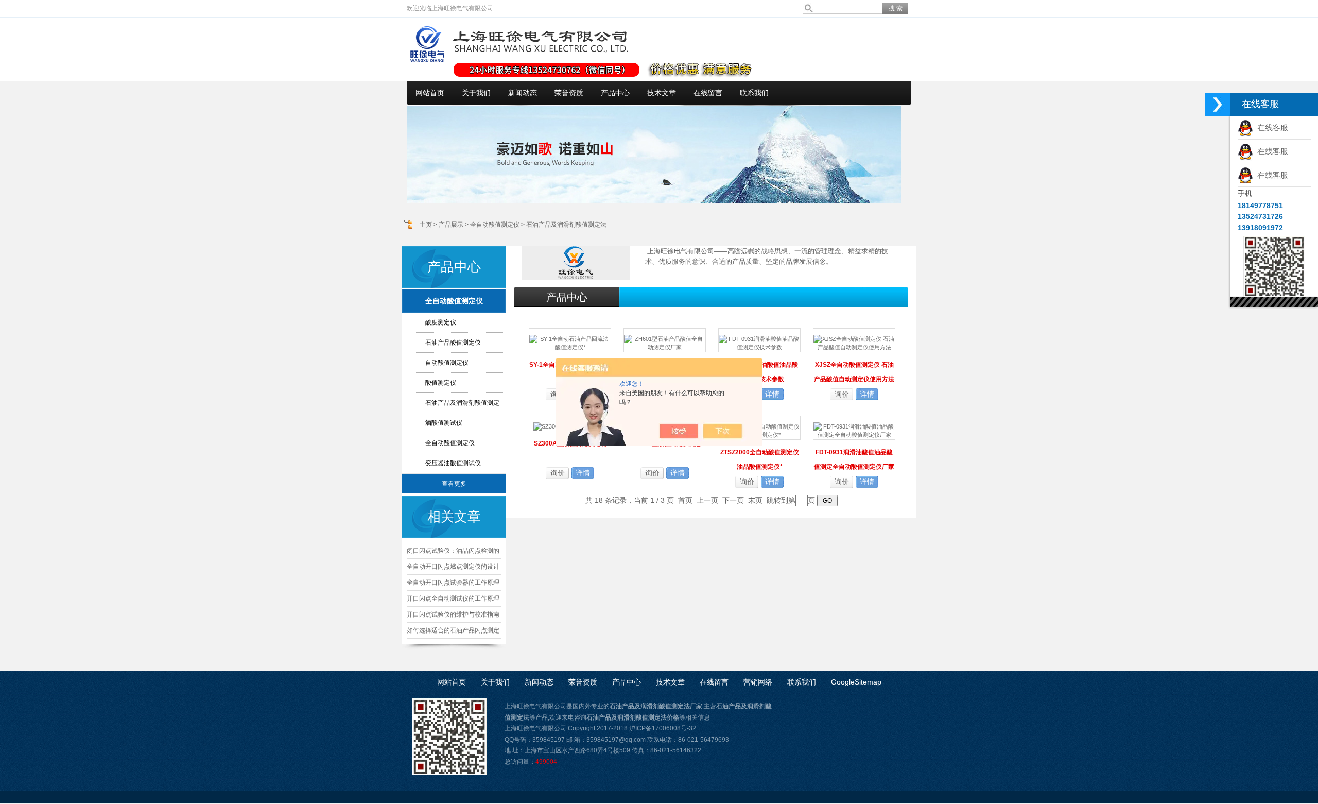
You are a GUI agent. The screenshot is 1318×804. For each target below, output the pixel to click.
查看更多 (454, 483)
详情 (772, 394)
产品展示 (451, 224)
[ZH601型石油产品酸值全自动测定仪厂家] (664, 339)
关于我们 (476, 93)
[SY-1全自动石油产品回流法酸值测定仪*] (570, 339)
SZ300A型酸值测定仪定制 (570, 443)
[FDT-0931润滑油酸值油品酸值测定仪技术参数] (759, 339)
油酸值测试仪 (443, 422)
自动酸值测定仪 (447, 362)
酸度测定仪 (440, 322)
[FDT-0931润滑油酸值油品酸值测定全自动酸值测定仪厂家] (854, 427)
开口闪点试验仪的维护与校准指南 (453, 614)
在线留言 (707, 93)
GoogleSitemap (856, 682)
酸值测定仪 (440, 382)
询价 (842, 394)
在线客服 (1270, 127)
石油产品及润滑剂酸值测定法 (566, 224)
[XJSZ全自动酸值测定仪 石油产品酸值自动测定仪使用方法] (854, 339)
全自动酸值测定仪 (494, 224)
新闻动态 (522, 93)
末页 (755, 500)
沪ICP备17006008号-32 (662, 728)
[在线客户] (1217, 104)
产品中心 (615, 93)
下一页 (733, 500)
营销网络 (757, 682)
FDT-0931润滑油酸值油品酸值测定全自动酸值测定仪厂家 (854, 459)
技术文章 (661, 93)
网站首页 (429, 93)
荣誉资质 (568, 93)
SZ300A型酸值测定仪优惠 (665, 443)
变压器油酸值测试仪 (453, 463)
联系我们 (754, 93)
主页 (426, 224)
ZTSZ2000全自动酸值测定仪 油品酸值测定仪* (759, 459)
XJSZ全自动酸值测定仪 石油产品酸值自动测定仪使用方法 (854, 372)
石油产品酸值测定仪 (453, 342)
